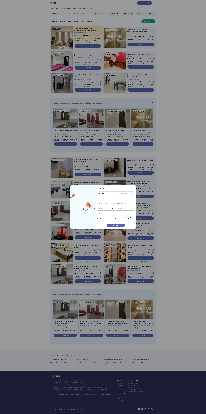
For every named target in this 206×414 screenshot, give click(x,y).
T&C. (100, 219)
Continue (115, 225)
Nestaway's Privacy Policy (125, 218)
